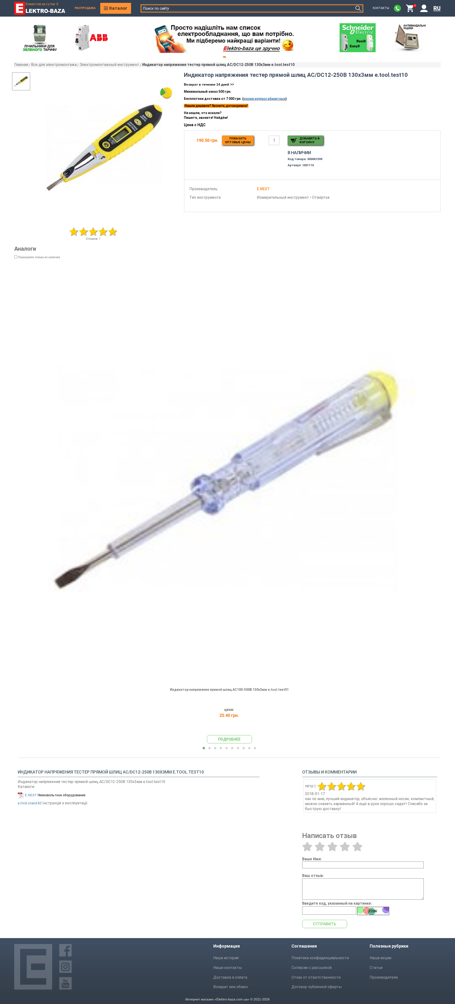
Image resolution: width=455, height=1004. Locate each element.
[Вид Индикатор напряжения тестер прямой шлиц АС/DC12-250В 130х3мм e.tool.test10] (30, 81)
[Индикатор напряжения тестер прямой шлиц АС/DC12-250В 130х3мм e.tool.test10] (105, 147)
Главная (21, 64)
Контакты (381, 8)
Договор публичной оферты (316, 987)
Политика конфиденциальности (320, 958)
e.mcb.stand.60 (29, 803)
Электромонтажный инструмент (109, 64)
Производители (384, 977)
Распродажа (85, 8)
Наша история (226, 958)
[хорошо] (345, 846)
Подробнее (229, 739)
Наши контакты (227, 967)
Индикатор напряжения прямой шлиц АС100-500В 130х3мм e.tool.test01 (229, 689)
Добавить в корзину (309, 140)
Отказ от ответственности (316, 977)
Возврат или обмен (230, 987)
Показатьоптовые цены (238, 140)
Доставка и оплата (230, 977)
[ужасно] (307, 846)
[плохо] (320, 846)
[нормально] (332, 846)
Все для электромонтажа (54, 64)
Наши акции (380, 958)
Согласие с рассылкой (311, 967)
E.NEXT (31, 795)
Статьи (376, 967)
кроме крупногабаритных (264, 99)
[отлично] (357, 846)
